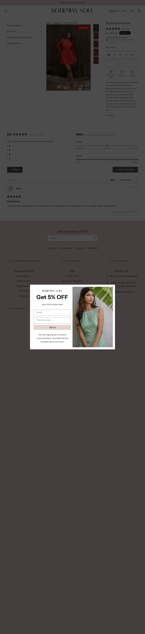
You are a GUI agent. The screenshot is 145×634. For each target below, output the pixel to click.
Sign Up (52, 327)
